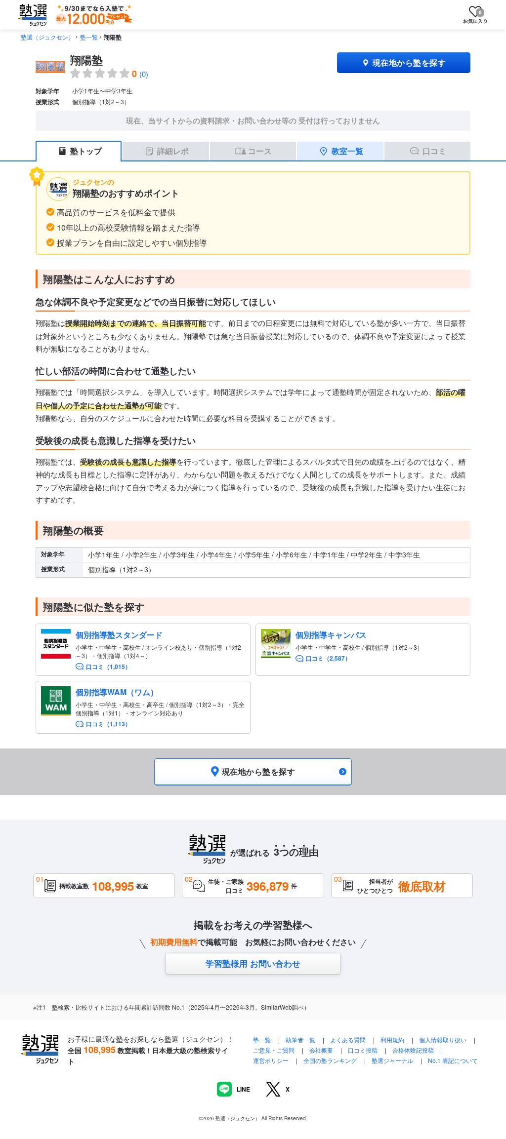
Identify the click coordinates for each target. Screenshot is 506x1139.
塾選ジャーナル (392, 1060)
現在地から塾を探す (409, 62)
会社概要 (321, 1050)
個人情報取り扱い (442, 1039)
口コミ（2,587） (328, 658)
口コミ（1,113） (108, 724)
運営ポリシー (271, 1060)
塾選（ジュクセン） (47, 37)
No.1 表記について (453, 1060)
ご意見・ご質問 (274, 1050)
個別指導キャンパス (331, 634)
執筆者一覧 (300, 1039)
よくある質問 (348, 1039)
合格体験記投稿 (413, 1050)
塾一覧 (89, 37)
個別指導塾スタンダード (119, 634)
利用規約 (392, 1039)
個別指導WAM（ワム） (117, 692)
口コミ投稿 (363, 1050)
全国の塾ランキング (330, 1060)
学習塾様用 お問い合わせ (253, 963)
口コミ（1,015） (108, 667)
